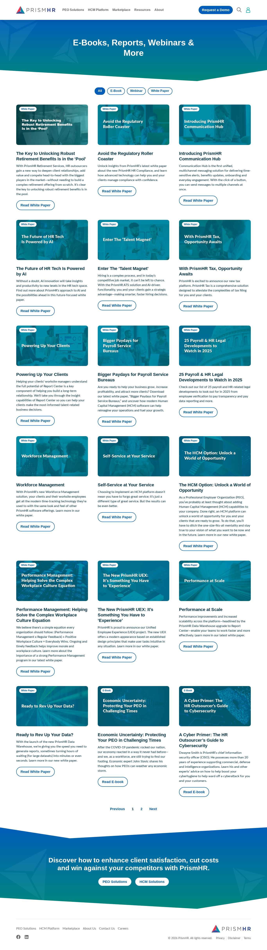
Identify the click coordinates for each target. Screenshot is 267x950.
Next (153, 809)
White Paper (160, 90)
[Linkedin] (26, 937)
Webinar (136, 90)
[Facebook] (18, 937)
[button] (73, 10)
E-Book (116, 90)
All (100, 90)
